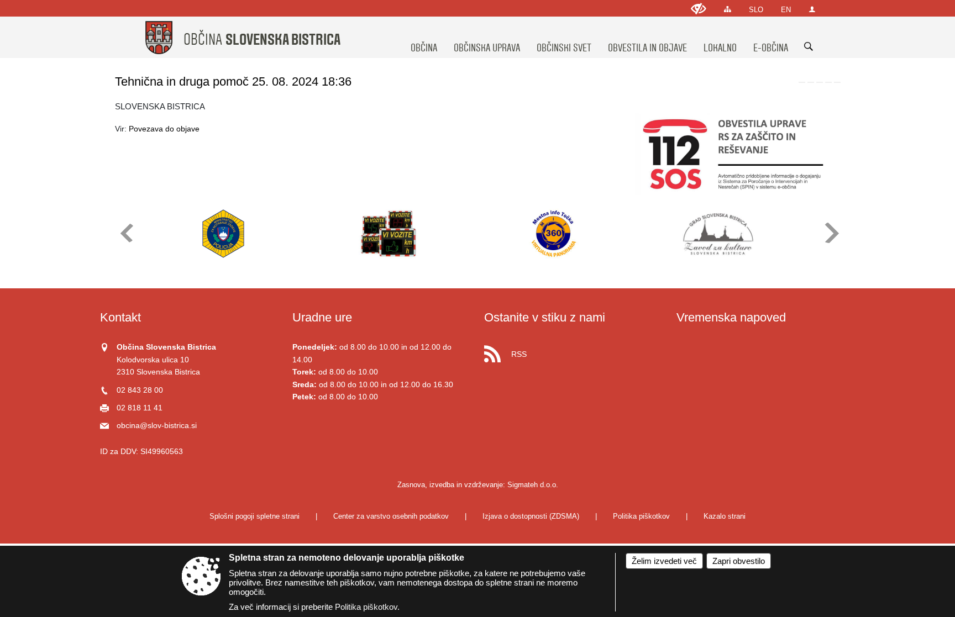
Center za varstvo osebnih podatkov (391, 516)
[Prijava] (812, 9)
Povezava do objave (164, 128)
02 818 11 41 (139, 408)
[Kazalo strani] (727, 9)
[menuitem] (423, 38)
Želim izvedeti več (664, 561)
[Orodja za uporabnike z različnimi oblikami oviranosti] (698, 8)
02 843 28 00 (140, 390)
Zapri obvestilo (738, 561)
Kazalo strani (725, 516)
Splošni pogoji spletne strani (254, 516)
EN (786, 10)
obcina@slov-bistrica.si (157, 425)
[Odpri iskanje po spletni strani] (808, 46)
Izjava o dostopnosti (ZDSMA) (530, 516)
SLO (756, 10)
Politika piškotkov (641, 516)
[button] (126, 233)
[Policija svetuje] (223, 234)
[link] (802, 82)
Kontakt (120, 317)
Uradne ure (322, 317)
